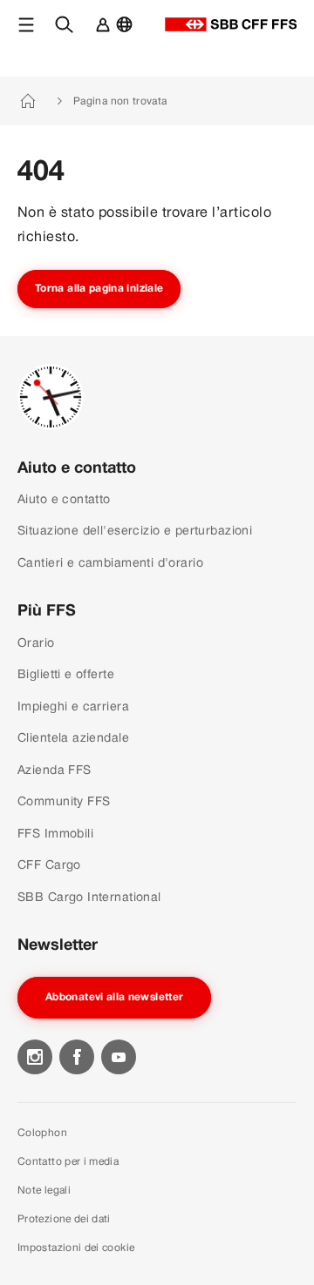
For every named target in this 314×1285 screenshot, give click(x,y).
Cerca (68, 33)
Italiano (128, 33)
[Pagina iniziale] (231, 24)
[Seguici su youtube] (118, 1056)
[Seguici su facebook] (76, 1056)
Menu (29, 33)
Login (99, 33)
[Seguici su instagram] (34, 1056)
